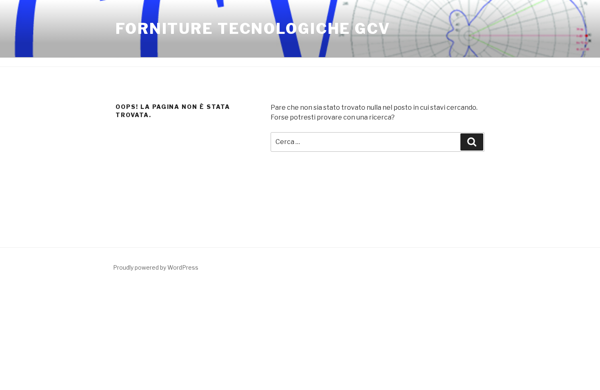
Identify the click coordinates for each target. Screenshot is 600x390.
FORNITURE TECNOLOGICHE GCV (253, 29)
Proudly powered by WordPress (155, 267)
